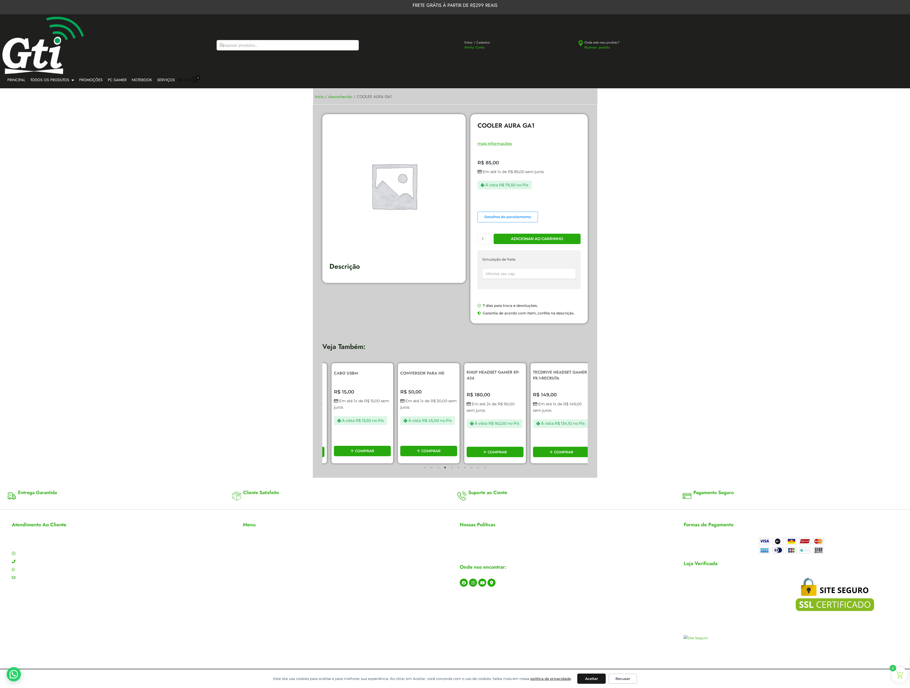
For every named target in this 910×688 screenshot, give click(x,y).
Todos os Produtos (49, 80)
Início (319, 96)
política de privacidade (550, 678)
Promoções (91, 80)
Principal (16, 80)
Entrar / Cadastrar (477, 42)
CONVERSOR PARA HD (415, 373)
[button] (425, 467)
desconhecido (340, 96)
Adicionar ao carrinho (537, 239)
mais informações (495, 143)
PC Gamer (117, 80)
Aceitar (591, 678)
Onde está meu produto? (601, 42)
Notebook (142, 80)
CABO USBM (339, 373)
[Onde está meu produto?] (581, 43)
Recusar (622, 678)
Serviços (166, 80)
